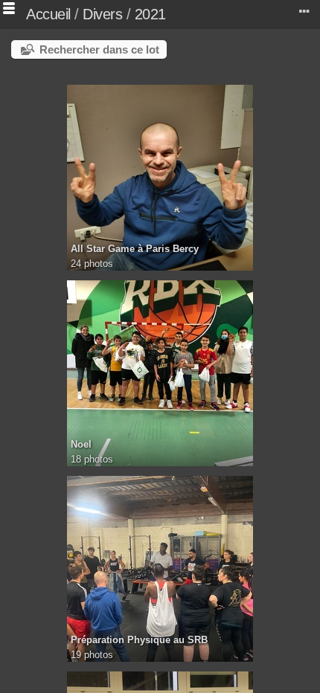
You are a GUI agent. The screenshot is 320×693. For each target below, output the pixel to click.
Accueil (48, 14)
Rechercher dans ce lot (99, 49)
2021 (150, 14)
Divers (102, 14)
